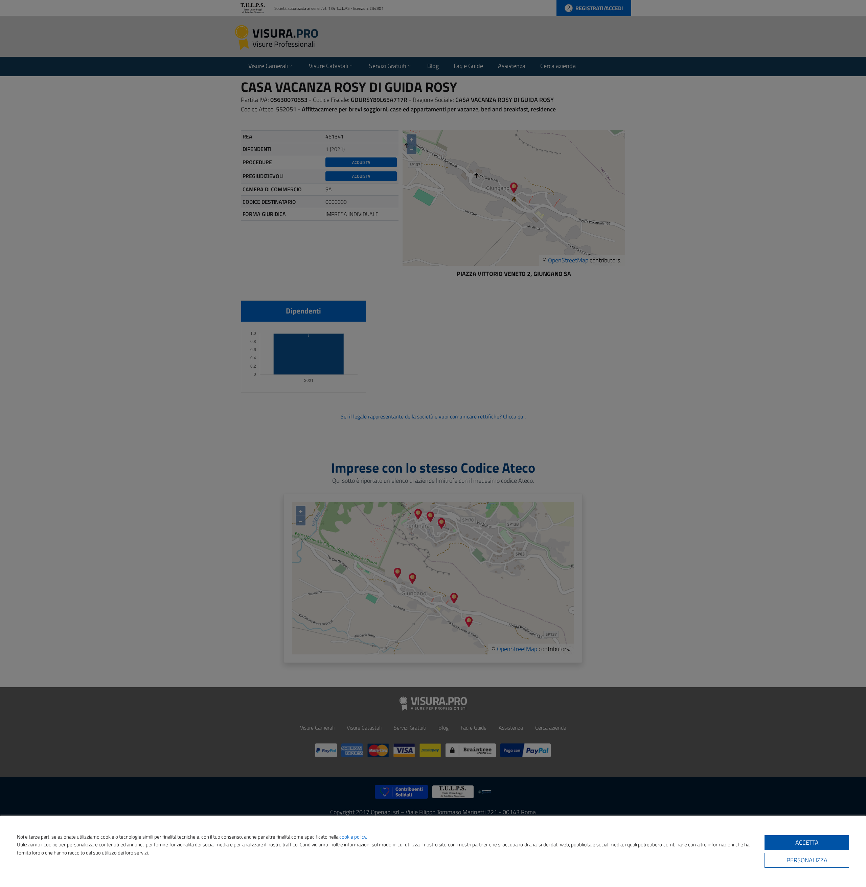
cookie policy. (353, 837)
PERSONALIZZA (807, 860)
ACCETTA (807, 842)
